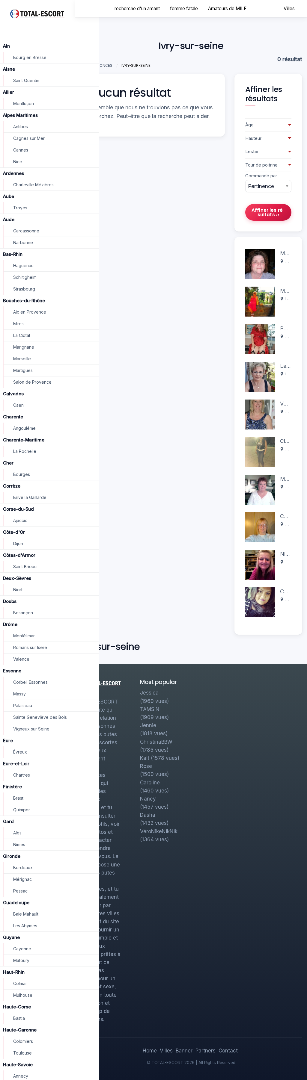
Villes (289, 8)
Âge (249, 125)
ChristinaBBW (156, 742)
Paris (289, 411)
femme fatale (184, 8)
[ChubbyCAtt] (260, 602)
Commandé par (261, 176)
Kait (144, 758)
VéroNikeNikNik (158, 831)
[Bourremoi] (260, 339)
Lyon (289, 299)
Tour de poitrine (261, 165)
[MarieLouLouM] (260, 489)
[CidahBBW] (260, 451)
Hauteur (253, 138)
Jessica (149, 693)
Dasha (147, 815)
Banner (184, 1051)
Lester (252, 151)
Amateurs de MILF (227, 8)
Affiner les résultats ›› (268, 212)
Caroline (150, 783)
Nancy (148, 799)
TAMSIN (149, 709)
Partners (205, 1051)
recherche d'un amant (137, 8)
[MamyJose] (260, 264)
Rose (146, 766)
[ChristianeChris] (260, 527)
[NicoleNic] (260, 564)
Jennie (148, 725)
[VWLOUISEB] (260, 414)
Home (150, 1051)
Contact (228, 1051)
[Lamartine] (260, 376)
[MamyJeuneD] (260, 301)
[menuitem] (289, 9)
